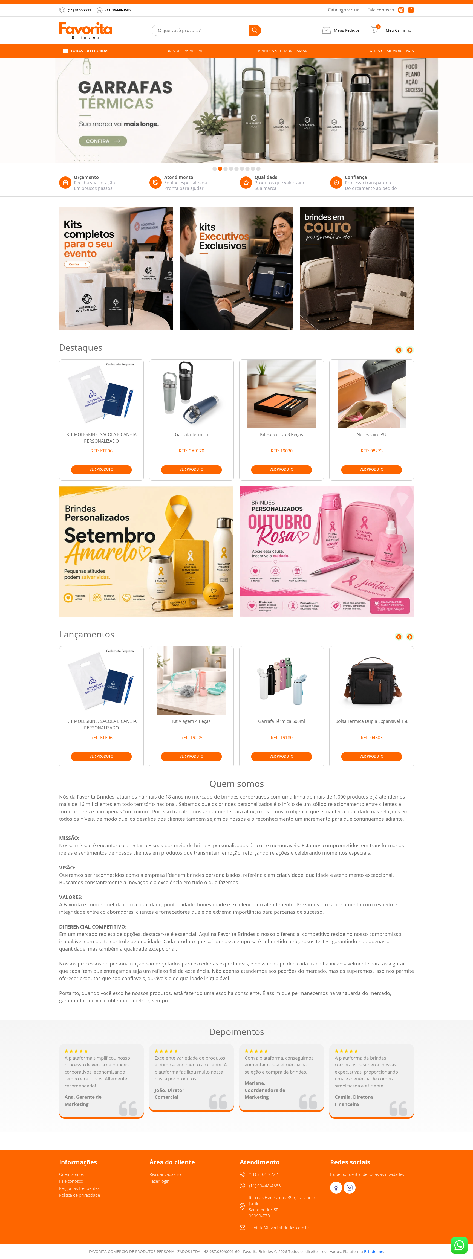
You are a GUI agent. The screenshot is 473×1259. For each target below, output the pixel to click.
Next (410, 350)
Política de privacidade (79, 1195)
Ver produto (101, 469)
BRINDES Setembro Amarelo (286, 50)
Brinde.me (373, 1251)
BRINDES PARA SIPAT (185, 50)
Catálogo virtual (344, 10)
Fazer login (159, 1181)
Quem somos (71, 1174)
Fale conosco (380, 10)
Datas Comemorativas (391, 50)
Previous (399, 350)
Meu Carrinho (398, 30)
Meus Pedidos (347, 30)
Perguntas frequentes (79, 1188)
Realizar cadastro (165, 1174)
